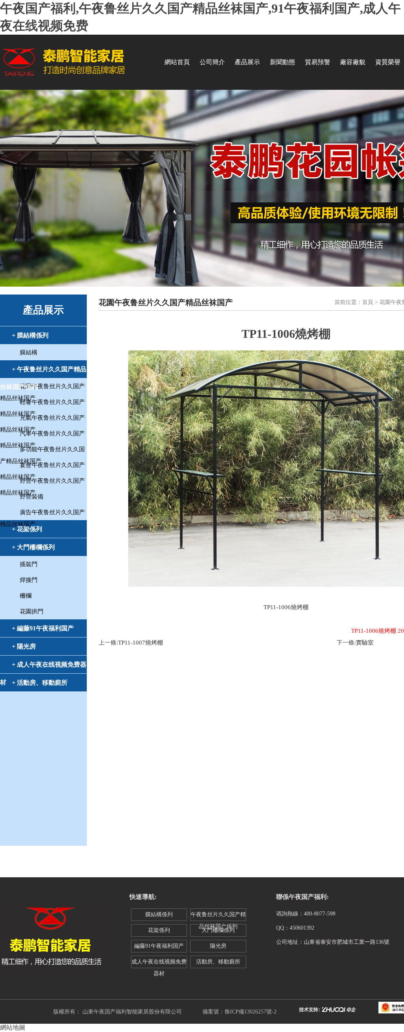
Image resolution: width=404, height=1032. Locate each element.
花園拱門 (31, 611)
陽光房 (218, 946)
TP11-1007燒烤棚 (140, 642)
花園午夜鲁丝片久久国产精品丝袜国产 (42, 387)
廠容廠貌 (352, 62)
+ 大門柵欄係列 (33, 547)
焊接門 (28, 580)
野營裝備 (31, 496)
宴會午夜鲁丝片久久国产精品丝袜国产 (42, 466)
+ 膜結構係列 (30, 335)
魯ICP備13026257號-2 (250, 1012)
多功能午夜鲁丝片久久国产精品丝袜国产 (42, 450)
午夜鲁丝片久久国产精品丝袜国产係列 (218, 916)
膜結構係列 (159, 914)
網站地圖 (12, 1027)
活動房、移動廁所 (218, 962)
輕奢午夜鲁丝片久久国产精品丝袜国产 (42, 403)
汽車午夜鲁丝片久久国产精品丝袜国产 (42, 434)
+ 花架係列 (27, 529)
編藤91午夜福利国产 (159, 946)
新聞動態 (282, 62)
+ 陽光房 (24, 646)
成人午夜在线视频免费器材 (159, 963)
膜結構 (28, 352)
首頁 (367, 302)
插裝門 (28, 564)
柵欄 (26, 596)
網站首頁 (177, 62)
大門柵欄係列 (218, 930)
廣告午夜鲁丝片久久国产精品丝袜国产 (42, 513)
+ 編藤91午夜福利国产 (43, 628)
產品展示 (247, 62)
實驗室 (365, 642)
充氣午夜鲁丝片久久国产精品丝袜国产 (42, 419)
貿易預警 (317, 62)
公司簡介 (212, 62)
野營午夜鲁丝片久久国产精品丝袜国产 (42, 482)
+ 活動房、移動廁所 (39, 682)
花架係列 (159, 930)
